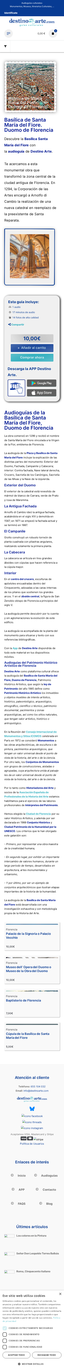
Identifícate (10, 12)
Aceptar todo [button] (16, 1355)
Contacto (49, 1189)
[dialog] (32, 1330)
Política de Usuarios (32, 1143)
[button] (32, 1364)
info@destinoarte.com (36, 1090)
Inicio (21, 1175)
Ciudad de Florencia (38, 813)
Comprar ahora (32, 357)
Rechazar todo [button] (47, 1355)
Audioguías (49, 1175)
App (15, 648)
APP (21, 1189)
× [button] (60, 1294)
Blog (49, 1203)
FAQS (21, 1203)
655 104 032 (38, 1086)
